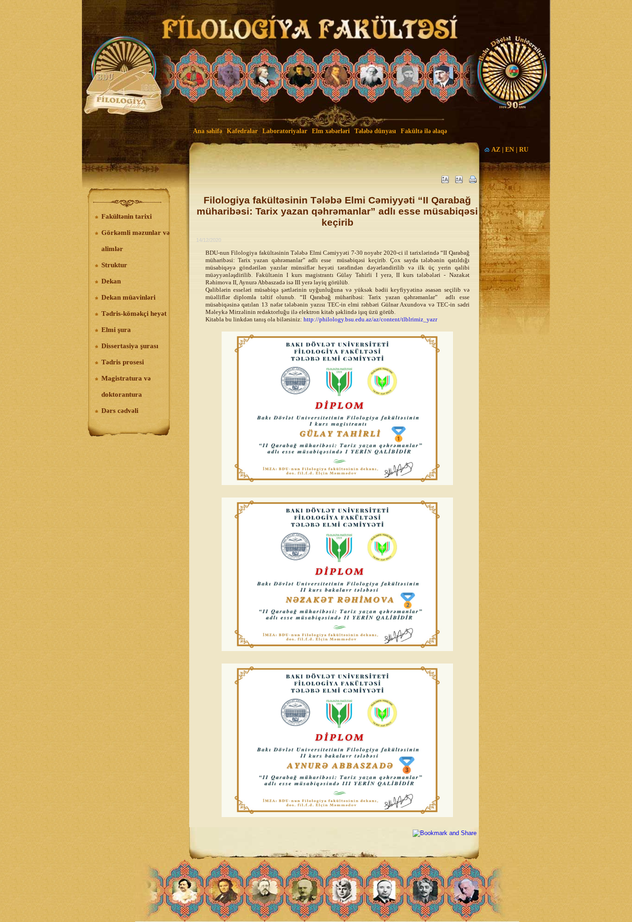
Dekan (111, 281)
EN (509, 149)
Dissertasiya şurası (129, 346)
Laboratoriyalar (284, 131)
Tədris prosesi (122, 362)
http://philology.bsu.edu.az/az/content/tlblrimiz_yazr (370, 319)
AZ (495, 149)
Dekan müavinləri (128, 297)
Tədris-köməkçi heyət (134, 313)
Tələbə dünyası (375, 131)
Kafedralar (242, 131)
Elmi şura (116, 329)
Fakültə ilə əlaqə (424, 131)
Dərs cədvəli (119, 410)
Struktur (114, 265)
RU (523, 149)
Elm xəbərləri (331, 131)
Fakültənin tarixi (126, 216)
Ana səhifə (207, 131)
